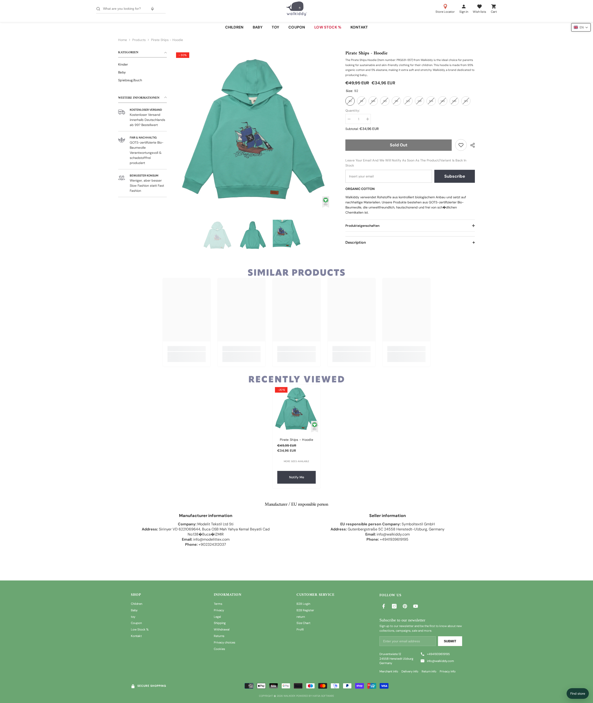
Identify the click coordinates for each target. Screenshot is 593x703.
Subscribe (454, 176)
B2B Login (303, 604)
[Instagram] (394, 606)
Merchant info (388, 671)
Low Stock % (139, 629)
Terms (218, 604)
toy (133, 617)
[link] (461, 145)
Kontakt (136, 636)
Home (122, 40)
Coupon (136, 623)
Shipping (220, 623)
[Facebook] (383, 606)
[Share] (471, 145)
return (300, 617)
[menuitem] (142, 64)
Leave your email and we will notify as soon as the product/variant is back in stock (405, 162)
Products (139, 40)
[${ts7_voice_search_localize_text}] (152, 8)
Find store (577, 693)
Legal (217, 617)
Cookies (219, 649)
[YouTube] (415, 606)
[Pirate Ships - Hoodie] (296, 408)
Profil (300, 629)
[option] (252, 129)
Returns (219, 636)
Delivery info (409, 671)
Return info (429, 671)
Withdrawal (222, 629)
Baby (134, 610)
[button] (580, 27)
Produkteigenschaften (362, 226)
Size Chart (303, 623)
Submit (450, 641)
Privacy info (448, 671)
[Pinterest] (405, 606)
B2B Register (305, 610)
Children (136, 604)
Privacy (219, 610)
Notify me (296, 477)
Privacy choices (224, 642)
